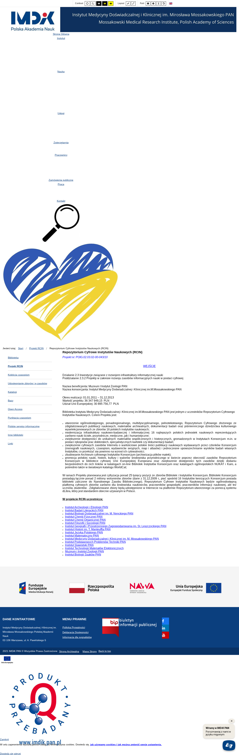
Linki (10, 443)
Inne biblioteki (15, 435)
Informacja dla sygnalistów (77, 637)
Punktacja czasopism (19, 417)
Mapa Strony (90, 651)
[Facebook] (165, 621)
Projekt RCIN (15, 366)
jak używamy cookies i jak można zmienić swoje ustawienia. (126, 744)
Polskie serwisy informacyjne (24, 426)
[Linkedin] (165, 628)
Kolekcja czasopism (19, 374)
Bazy (10, 400)
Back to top (105, 651)
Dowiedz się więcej (10, 753)
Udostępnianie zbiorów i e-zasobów (27, 383)
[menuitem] (61, 34)
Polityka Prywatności (73, 627)
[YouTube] (165, 635)
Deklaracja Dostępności (75, 632)
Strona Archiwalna (69, 651)
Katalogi (12, 392)
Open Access (15, 409)
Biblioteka (13, 357)
